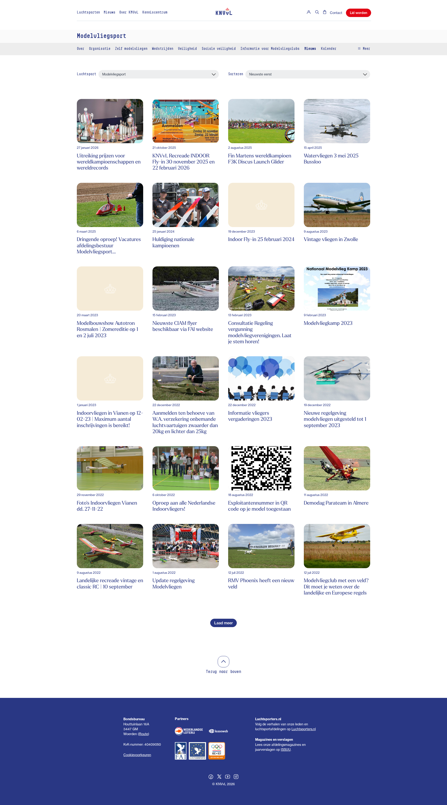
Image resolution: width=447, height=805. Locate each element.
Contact (336, 13)
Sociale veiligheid (219, 49)
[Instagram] (236, 777)
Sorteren (235, 74)
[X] (219, 777)
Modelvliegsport (101, 36)
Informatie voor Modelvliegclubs (270, 49)
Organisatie (99, 49)
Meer (365, 49)
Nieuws (109, 12)
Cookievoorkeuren (137, 755)
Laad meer (223, 623)
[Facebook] (211, 777)
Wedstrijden (162, 49)
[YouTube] (227, 777)
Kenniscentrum (154, 12)
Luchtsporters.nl (303, 729)
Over (80, 49)
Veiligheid (187, 49)
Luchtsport (86, 74)
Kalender (328, 49)
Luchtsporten (88, 12)
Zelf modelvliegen (131, 49)
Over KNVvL (129, 12)
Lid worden (358, 13)
